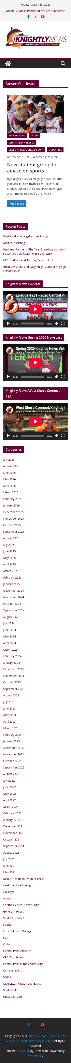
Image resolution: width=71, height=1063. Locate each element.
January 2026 (11, 505)
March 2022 (10, 807)
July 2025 (9, 545)
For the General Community (21, 905)
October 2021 (12, 839)
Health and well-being (17, 885)
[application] (35, 309)
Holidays (8, 892)
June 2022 (9, 787)
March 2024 (10, 649)
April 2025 (9, 564)
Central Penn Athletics (21, 142)
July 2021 (9, 859)
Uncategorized (12, 996)
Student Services (13, 918)
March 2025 (10, 571)
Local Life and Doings (17, 931)
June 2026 (9, 473)
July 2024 (9, 623)
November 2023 (13, 676)
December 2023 (13, 669)
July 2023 (9, 702)
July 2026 (9, 459)
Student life (55, 149)
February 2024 (12, 656)
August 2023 (11, 695)
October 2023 (12, 682)
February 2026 (12, 499)
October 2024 (12, 604)
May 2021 (9, 872)
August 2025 (11, 538)
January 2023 (11, 741)
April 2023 (9, 721)
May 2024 (9, 636)
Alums (7, 898)
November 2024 (13, 597)
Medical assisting (14, 243)
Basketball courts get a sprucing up (25, 236)
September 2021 (13, 846)
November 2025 (13, 518)
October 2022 (12, 761)
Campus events (13, 970)
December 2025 (13, 512)
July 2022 (9, 780)
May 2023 (9, 715)
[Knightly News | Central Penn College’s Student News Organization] (8, 63)
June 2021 (9, 866)
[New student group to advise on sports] (35, 114)
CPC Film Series (13, 957)
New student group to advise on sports (31, 167)
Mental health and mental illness (23, 879)
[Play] (8, 323)
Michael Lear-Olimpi (47, 157)
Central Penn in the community (23, 964)
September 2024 (13, 610)
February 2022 (12, 813)
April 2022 (9, 800)
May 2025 (9, 558)
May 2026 (9, 479)
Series (7, 977)
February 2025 (12, 577)
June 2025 (9, 551)
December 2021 (13, 826)
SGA (5, 938)
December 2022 (13, 748)
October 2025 (12, 525)
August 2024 (11, 617)
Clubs (6, 944)
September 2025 (13, 531)
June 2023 (9, 708)
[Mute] (56, 323)
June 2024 (9, 630)
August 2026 (11, 466)
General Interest (13, 911)
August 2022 (11, 774)
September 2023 (13, 689)
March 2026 (10, 492)
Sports (34, 135)
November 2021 (13, 833)
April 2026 (9, 486)
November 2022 (13, 754)
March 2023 (10, 728)
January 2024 (11, 662)
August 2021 (11, 852)
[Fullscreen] (63, 323)
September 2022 (17, 135)
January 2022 (11, 820)
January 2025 (11, 584)
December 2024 (13, 590)
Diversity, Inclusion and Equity (26, 149)
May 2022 (9, 793)
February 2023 (12, 735)
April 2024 (9, 643)
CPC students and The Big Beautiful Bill (28, 260)
